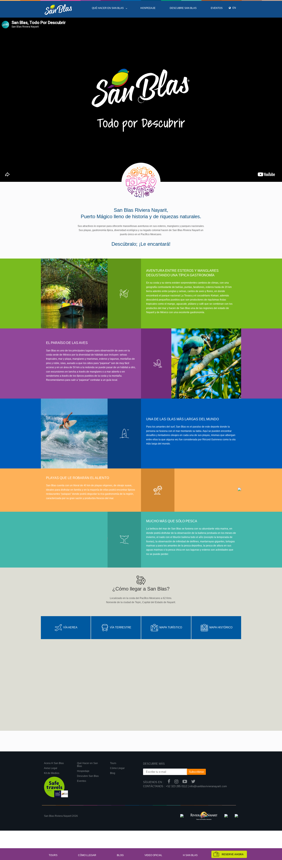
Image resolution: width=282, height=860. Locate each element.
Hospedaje (147, 8)
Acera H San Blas (54, 763)
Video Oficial (153, 855)
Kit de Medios (51, 773)
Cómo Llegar (87, 855)
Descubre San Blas (183, 8)
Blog (120, 855)
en (234, 7)
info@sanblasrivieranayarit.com (208, 786)
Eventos (217, 8)
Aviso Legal (50, 768)
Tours (53, 855)
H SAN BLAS (190, 855)
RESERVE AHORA (233, 854)
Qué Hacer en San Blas (108, 8)
